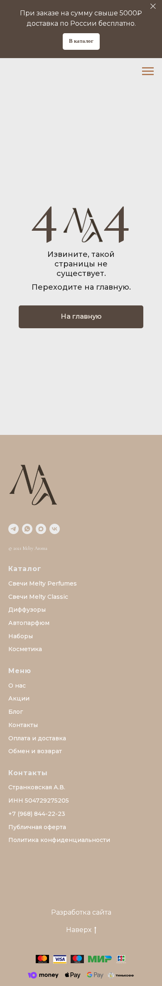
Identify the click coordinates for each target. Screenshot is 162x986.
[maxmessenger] (41, 529)
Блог (15, 711)
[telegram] (13, 529)
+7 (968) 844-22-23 (36, 814)
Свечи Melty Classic (38, 596)
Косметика (25, 649)
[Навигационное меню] (148, 71)
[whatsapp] (27, 529)
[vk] (54, 529)
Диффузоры (27, 609)
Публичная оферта (37, 827)
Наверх (78, 930)
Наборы (20, 636)
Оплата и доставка (37, 738)
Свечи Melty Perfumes (42, 583)
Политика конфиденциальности (59, 840)
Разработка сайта (81, 912)
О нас (17, 685)
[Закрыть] (153, 6)
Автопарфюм (28, 623)
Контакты (23, 725)
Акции (18, 698)
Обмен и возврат (35, 751)
